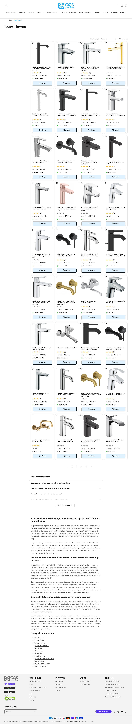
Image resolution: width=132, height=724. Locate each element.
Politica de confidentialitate (38, 687)
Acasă (10, 20)
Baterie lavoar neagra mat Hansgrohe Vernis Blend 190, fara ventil (115, 162)
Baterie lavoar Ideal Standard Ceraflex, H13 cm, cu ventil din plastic (89, 209)
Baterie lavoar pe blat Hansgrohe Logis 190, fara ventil (41, 393)
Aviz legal (91, 721)
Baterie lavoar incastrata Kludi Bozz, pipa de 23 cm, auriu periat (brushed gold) (66, 302)
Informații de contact (81, 721)
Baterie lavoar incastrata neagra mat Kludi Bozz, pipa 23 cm (114, 348)
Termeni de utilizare (57, 721)
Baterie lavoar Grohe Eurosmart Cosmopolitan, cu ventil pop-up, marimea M (90, 68)
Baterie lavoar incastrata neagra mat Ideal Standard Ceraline (66, 161)
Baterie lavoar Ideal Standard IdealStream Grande (40, 161)
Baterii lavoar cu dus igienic (44, 659)
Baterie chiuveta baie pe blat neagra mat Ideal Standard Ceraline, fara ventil (91, 115)
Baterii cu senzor (40, 656)
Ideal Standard (65, 550)
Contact (32, 700)
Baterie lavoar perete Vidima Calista (67, 348)
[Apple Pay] (9, 693)
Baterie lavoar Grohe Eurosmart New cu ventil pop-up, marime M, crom (41, 256)
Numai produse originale (112, 684)
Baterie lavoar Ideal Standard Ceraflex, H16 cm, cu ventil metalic (115, 114)
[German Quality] (11, 681)
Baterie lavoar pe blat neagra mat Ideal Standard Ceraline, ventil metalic (41, 68)
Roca (32, 550)
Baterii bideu (39, 648)
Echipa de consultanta (112, 694)
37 (86, 466)
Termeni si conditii (35, 681)
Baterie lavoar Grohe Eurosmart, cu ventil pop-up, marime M (115, 208)
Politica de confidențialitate (30, 721)
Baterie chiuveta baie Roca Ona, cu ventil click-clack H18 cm (66, 393)
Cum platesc (58, 684)
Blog (31, 694)
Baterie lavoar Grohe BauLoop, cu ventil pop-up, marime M (41, 348)
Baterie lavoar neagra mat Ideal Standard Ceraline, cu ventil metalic (115, 255)
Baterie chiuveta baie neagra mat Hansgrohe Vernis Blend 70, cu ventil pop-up (90, 441)
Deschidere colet (85, 684)
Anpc (31, 684)
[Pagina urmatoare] (91, 467)
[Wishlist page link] (118, 6)
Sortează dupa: (94, 39)
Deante (53, 553)
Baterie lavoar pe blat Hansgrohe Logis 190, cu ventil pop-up (41, 208)
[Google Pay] (9, 689)
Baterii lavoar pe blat (42, 646)
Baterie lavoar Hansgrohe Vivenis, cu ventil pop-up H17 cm (115, 440)
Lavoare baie (39, 640)
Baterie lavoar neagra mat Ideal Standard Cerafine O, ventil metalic (66, 114)
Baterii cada (39, 651)
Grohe (76, 548)
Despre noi (33, 697)
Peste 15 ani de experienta (113, 697)
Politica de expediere (69, 721)
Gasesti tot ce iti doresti (112, 681)
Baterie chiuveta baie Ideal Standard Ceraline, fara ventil (65, 440)
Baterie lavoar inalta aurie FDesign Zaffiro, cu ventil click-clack (115, 67)
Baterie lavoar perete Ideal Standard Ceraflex (88, 301)
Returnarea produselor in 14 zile (114, 687)
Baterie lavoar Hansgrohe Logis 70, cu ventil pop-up (115, 301)
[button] (6, 6)
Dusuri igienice (40, 661)
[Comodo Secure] (9, 700)
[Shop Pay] (9, 685)
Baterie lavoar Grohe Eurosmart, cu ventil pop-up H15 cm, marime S (115, 393)
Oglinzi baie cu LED (41, 666)
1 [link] (66, 466)
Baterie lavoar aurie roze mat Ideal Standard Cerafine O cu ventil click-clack (67, 209)
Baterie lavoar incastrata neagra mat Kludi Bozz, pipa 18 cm (66, 255)
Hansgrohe (41, 550)
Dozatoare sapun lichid (43, 664)
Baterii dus (38, 653)
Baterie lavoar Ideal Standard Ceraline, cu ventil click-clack (89, 255)
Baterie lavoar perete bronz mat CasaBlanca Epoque (41, 440)
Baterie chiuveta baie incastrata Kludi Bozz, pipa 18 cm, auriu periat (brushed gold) (91, 394)
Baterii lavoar (39, 638)
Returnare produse (60, 687)
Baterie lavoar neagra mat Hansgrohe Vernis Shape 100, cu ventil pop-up (90, 162)
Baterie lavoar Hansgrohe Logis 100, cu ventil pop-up (65, 67)
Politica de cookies (35, 690)
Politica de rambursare (44, 721)
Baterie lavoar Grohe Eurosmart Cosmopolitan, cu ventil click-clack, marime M (42, 302)
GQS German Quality (14, 721)
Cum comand (59, 681)
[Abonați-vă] (35, 711)
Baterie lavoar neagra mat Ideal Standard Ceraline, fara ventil (90, 348)
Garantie (57, 690)
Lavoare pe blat (40, 643)
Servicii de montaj (110, 690)
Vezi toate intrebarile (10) (65, 505)
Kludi (47, 553)
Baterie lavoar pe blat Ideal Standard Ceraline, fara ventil (40, 114)
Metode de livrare (85, 681)
